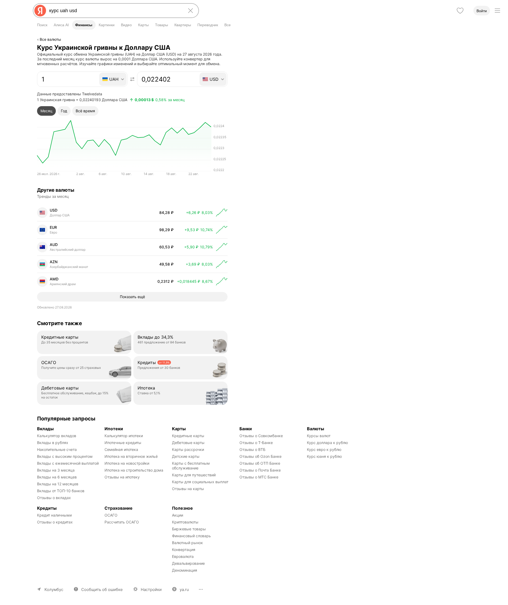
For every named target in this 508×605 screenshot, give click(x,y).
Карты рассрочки (188, 449)
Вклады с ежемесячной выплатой (68, 463)
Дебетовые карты (188, 442)
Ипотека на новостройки (127, 463)
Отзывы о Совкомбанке (261, 435)
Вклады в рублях (52, 442)
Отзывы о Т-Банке (256, 442)
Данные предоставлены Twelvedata (69, 94)
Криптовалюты (185, 522)
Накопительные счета (57, 449)
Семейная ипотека (121, 449)
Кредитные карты (188, 435)
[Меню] (497, 10)
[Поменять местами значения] (132, 79)
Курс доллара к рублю (327, 442)
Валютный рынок (187, 542)
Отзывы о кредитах (55, 522)
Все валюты (50, 39)
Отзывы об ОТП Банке (259, 463)
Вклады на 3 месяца (56, 470)
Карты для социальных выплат (200, 481)
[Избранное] (460, 10)
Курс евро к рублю (324, 449)
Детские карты (185, 456)
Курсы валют (318, 435)
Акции (177, 515)
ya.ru (184, 589)
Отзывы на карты (188, 488)
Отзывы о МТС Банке (258, 477)
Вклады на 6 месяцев (57, 477)
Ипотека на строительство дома (134, 470)
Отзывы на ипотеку (122, 477)
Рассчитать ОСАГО (122, 522)
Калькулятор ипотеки (124, 435)
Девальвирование (188, 563)
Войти (482, 11)
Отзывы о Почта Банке (260, 470)
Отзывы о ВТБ (252, 449)
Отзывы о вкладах (54, 497)
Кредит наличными (54, 515)
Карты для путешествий (194, 475)
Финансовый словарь (191, 536)
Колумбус (53, 589)
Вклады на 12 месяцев (57, 484)
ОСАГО (111, 515)
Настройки (151, 589)
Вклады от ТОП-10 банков (60, 491)
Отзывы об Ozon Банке (260, 456)
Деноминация (184, 570)
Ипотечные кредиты (123, 442)
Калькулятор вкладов (56, 435)
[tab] (46, 111)
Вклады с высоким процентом (65, 456)
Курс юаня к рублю (324, 456)
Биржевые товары (189, 529)
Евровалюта (183, 556)
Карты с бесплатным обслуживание (191, 465)
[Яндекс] (40, 10)
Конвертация (183, 549)
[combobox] (115, 10)
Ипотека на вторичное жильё (131, 456)
